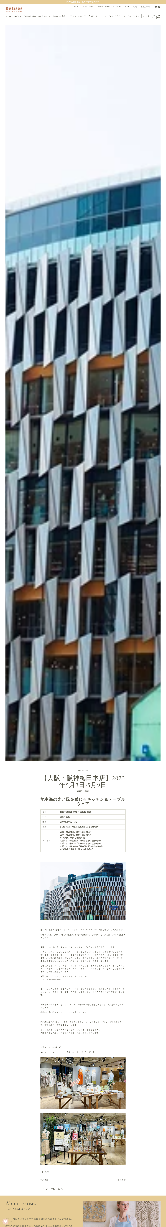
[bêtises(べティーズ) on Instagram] (156, 7)
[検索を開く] (147, 16)
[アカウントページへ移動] (152, 16)
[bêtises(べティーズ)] (13, 9)
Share (46, 1172)
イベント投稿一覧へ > (52, 1189)
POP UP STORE (83, 771)
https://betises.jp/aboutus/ (50, 979)
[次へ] (143, 16)
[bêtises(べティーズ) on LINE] (159, 7)
